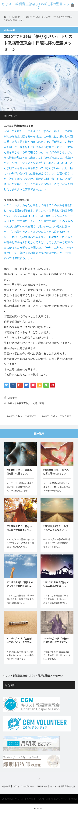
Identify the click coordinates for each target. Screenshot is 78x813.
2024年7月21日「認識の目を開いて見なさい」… (19, 472)
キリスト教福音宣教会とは (62, 786)
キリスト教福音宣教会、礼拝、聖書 (26, 403)
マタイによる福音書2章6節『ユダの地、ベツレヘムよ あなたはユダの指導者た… (56, 599)
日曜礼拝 (12, 115)
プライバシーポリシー (23, 786)
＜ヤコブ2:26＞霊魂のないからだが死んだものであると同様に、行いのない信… (20, 543)
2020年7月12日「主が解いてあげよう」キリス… (19, 640)
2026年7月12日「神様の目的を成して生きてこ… (56, 640)
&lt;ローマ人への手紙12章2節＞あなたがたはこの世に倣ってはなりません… (56, 543)
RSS (39, 779)
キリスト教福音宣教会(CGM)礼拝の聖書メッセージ (39, 5)
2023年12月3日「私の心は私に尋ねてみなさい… (56, 472)
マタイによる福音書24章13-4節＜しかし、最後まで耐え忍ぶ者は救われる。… (20, 599)
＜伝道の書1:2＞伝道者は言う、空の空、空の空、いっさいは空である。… (56, 655)
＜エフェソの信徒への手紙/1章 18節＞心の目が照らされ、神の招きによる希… (20, 487)
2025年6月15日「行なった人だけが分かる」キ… (19, 528)
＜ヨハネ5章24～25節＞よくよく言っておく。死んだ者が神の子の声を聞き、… (56, 487)
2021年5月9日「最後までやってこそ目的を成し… (20, 584)
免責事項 (6, 786)
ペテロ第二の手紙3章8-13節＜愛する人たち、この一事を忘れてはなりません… (20, 655)
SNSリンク (42, 786)
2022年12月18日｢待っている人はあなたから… (56, 584)
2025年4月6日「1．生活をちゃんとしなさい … (56, 528)
